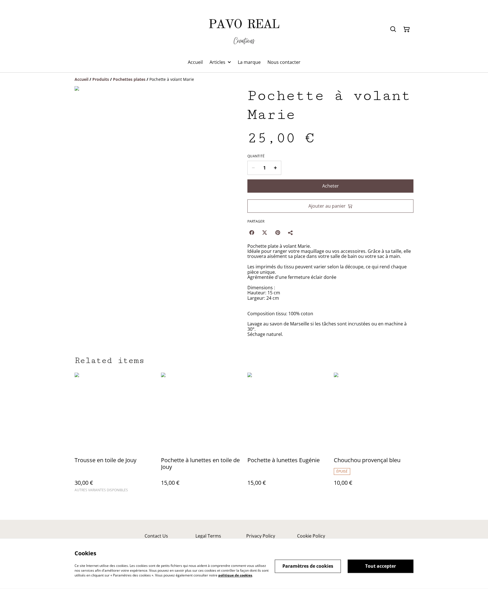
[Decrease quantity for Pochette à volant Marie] (253, 168)
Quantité (256, 156)
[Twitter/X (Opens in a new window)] (264, 232)
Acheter (330, 186)
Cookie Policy (311, 536)
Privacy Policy (260, 536)
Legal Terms (208, 536)
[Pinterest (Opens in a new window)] (277, 232)
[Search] (393, 29)
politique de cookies (235, 575)
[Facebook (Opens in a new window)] (251, 232)
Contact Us (156, 536)
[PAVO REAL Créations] (244, 29)
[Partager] (290, 232)
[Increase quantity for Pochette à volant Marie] (275, 168)
